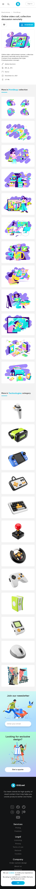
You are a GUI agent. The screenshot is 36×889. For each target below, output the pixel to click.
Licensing (18, 840)
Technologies (15, 393)
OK (18, 883)
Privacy (18, 844)
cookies (11, 873)
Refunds (18, 850)
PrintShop (16, 12)
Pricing (18, 828)
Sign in (30, 4)
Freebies (18, 831)
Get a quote (17, 770)
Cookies (18, 854)
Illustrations (5, 12)
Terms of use (18, 847)
